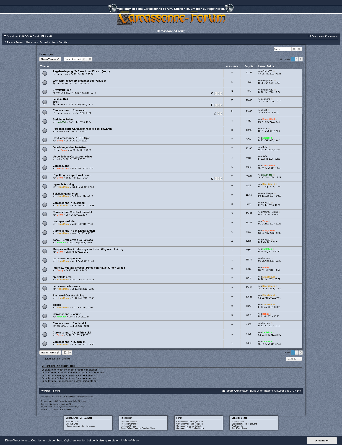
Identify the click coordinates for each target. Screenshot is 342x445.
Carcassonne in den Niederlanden (74, 230)
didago (57, 304)
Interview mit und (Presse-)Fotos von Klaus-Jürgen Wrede (89, 267)
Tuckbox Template (129, 422)
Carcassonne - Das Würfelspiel (72, 332)
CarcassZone (61, 165)
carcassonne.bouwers (66, 286)
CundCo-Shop (72, 424)
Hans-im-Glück (72, 422)
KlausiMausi (63, 187)
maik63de (62, 122)
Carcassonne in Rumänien (69, 341)
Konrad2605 (268, 119)
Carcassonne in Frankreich (69, 110)
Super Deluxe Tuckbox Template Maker (138, 428)
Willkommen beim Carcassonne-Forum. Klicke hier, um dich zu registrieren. (171, 8)
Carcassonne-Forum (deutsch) (189, 422)
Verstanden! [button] (322, 440)
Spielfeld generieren (65, 193)
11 (232, 130)
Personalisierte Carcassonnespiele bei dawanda (82, 128)
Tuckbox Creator (128, 426)
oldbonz (64, 104)
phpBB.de (70, 404)
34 (232, 91)
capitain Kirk (60, 99)
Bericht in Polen (63, 119)
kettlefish (267, 138)
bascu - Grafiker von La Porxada (73, 240)
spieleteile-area (62, 277)
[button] (301, 59)
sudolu (60, 131)
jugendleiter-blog (63, 184)
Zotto (265, 221)
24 (232, 111)
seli (62, 83)
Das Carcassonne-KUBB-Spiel (71, 138)
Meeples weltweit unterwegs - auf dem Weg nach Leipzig (88, 249)
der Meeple (267, 193)
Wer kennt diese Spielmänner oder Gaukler (79, 80)
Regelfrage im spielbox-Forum (71, 175)
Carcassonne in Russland (69, 202)
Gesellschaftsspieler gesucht (244, 424)
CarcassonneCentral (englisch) (189, 424)
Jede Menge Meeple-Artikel (69, 147)
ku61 (264, 110)
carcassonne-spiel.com (67, 258)
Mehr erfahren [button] (130, 440)
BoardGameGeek (239, 428)
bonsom (64, 74)
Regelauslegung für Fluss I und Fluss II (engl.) (81, 71)
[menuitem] (24, 36)
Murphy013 (267, 80)
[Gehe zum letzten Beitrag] (274, 71)
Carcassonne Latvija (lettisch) (189, 426)
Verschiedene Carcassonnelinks (72, 156)
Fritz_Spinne (268, 230)
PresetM (266, 202)
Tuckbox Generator (129, 424)
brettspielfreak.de (63, 221)
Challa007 (267, 71)
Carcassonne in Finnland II (69, 323)
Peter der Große (270, 212)
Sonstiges (46, 54)
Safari (265, 147)
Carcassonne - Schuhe (67, 314)
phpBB (54, 401)
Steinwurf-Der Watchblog (68, 295)
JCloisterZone (238, 422)
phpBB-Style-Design (77, 407)
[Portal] (171, 17)
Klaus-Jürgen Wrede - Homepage (80, 426)
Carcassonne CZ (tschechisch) (190, 428)
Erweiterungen (62, 90)
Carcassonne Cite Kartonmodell (72, 212)
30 (232, 100)
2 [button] (296, 59)
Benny (60, 140)
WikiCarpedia (237, 426)
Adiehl (265, 128)
